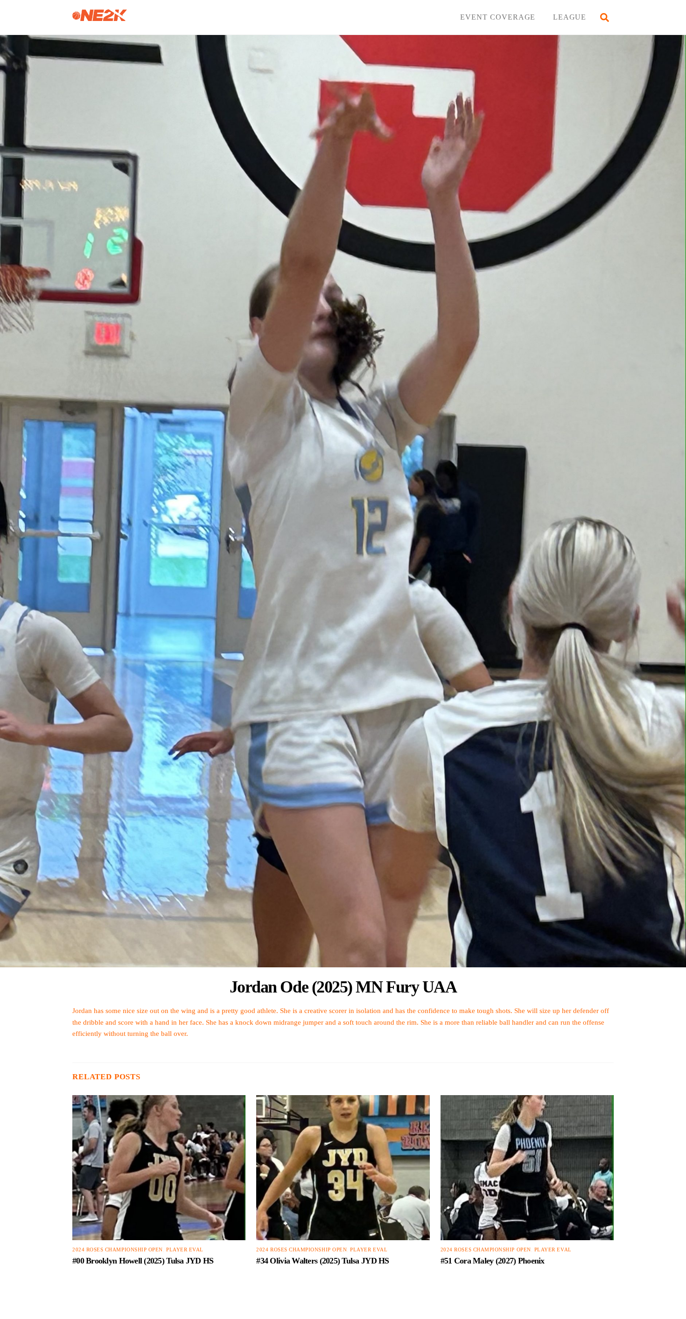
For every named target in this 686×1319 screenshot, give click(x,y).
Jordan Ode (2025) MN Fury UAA (343, 986)
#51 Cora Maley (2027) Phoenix (493, 1260)
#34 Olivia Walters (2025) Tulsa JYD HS (322, 1260)
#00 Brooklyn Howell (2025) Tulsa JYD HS (143, 1260)
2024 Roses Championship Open (117, 1249)
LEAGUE (570, 17)
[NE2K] (99, 17)
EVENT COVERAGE (497, 17)
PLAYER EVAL (184, 1249)
